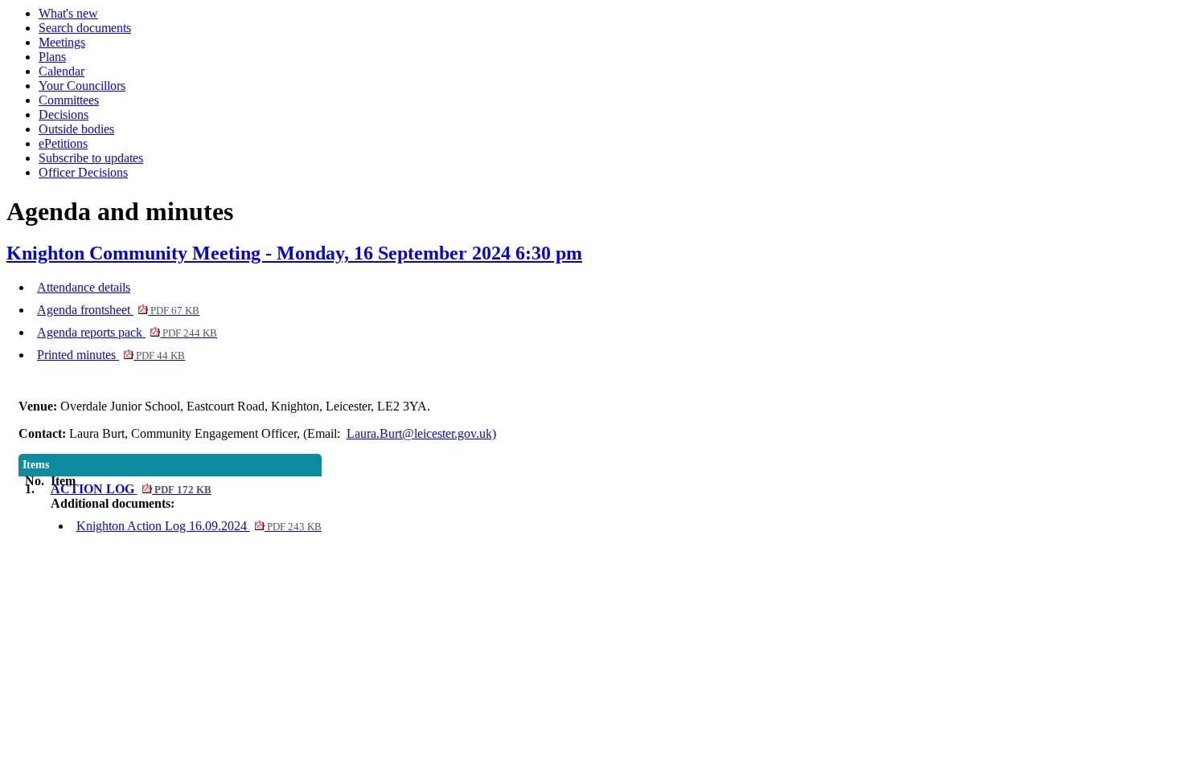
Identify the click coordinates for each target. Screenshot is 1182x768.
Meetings (62, 42)
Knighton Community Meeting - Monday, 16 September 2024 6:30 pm (294, 253)
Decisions (63, 114)
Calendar (61, 71)
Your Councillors (82, 85)
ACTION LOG (131, 489)
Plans (52, 56)
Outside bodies (76, 129)
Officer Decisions (83, 172)
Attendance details (83, 287)
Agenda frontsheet (118, 310)
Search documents (85, 28)
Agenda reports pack (127, 332)
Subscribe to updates (91, 158)
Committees (69, 100)
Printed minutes (111, 355)
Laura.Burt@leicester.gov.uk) (421, 433)
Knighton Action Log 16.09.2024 (199, 526)
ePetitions (63, 143)
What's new (68, 13)
